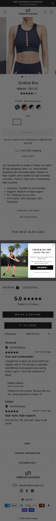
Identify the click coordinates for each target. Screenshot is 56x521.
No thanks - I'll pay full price (41, 272)
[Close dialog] (53, 245)
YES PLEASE (41, 267)
